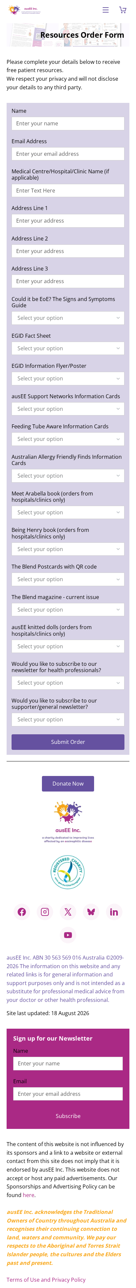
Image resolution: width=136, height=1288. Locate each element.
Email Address (29, 141)
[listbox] (68, 317)
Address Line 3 (30, 269)
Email (20, 1081)
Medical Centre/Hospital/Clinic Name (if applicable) (60, 174)
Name (19, 111)
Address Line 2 (30, 239)
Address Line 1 (30, 208)
